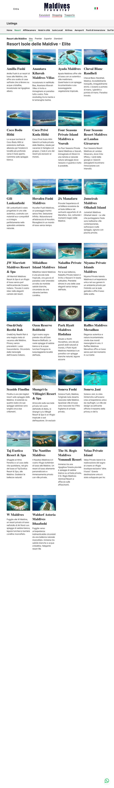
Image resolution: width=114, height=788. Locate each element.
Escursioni (44, 15)
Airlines (68, 30)
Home (9, 30)
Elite (31, 38)
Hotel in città (44, 30)
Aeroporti (79, 30)
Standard (58, 38)
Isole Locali (57, 30)
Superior (48, 38)
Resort (17, 30)
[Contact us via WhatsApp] (107, 781)
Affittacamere (29, 30)
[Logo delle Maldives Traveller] (57, 6)
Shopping (57, 15)
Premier (38, 38)
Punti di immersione (95, 30)
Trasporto (69, 15)
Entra (16, 9)
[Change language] (96, 8)
